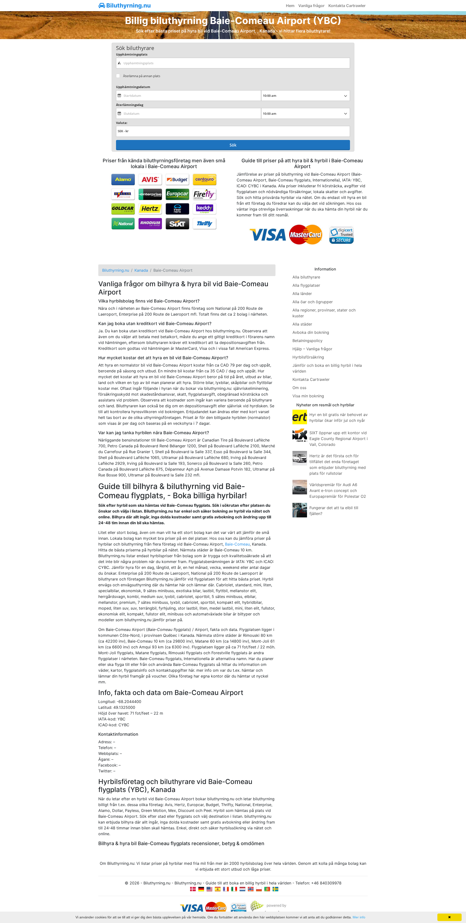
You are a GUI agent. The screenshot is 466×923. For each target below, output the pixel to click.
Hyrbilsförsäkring (308, 357)
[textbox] (233, 63)
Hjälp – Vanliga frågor (312, 348)
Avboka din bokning (310, 332)
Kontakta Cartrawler (347, 5)
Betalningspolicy (307, 340)
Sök (233, 145)
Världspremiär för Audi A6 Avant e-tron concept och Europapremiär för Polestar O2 (337, 490)
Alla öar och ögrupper (312, 301)
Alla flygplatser (306, 285)
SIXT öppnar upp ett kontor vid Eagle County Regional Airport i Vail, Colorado (338, 438)
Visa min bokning (308, 395)
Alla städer (302, 324)
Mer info (359, 917)
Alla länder (302, 293)
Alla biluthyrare (306, 277)
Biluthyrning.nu (128, 5)
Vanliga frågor (311, 5)
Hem (290, 5)
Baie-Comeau (237, 544)
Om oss (299, 387)
